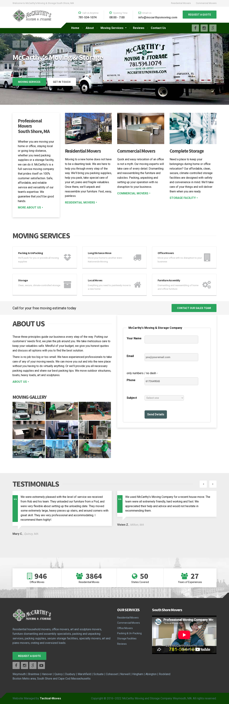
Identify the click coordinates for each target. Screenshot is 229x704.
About (90, 28)
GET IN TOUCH (61, 82)
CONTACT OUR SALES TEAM (194, 308)
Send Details (155, 414)
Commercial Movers (206, 3)
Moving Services (112, 28)
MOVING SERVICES (29, 82)
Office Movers (125, 628)
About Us (20, 381)
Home (75, 28)
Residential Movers (181, 3)
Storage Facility (183, 198)
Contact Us (158, 28)
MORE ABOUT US (29, 207)
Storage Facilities (127, 638)
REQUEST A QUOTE (199, 14)
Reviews (138, 28)
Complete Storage (187, 151)
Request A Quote (29, 656)
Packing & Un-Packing (129, 633)
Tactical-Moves (50, 698)
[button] (16, 44)
